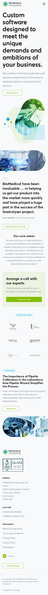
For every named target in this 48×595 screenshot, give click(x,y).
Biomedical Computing (12, 4)
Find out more (12, 93)
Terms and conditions (13, 533)
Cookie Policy (9, 542)
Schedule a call (24, 299)
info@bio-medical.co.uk (14, 516)
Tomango (16, 590)
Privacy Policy (9, 538)
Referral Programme (12, 528)
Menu (42, 4)
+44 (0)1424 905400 (12, 512)
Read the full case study (16, 226)
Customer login (13, 566)
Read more (11, 408)
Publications (8, 547)
